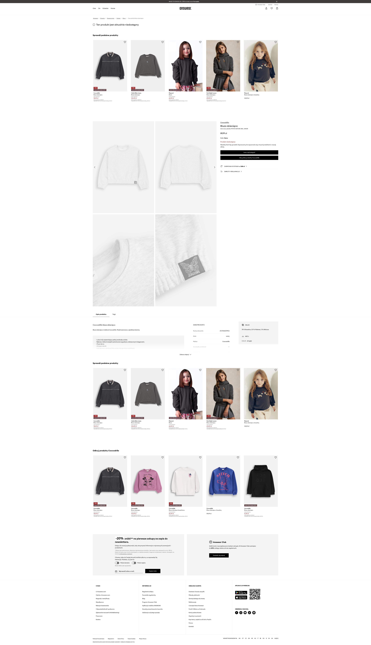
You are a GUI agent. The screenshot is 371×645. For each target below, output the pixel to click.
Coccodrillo (224, 122)
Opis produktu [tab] (101, 314)
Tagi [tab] (114, 314)
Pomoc (191, 623)
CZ (246, 638)
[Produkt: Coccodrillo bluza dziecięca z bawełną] (223, 481)
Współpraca (100, 602)
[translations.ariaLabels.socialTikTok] (249, 612)
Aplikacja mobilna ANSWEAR (151, 605)
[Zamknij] (276, 1)
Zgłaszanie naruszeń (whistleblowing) (107, 612)
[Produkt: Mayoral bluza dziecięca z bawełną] (261, 65)
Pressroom (99, 616)
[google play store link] (241, 592)
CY (243, 638)
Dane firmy (121, 638)
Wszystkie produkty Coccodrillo (249, 158)
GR (249, 638)
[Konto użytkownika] (266, 8)
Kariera (98, 619)
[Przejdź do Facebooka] (236, 612)
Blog (143, 598)
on (99, 8)
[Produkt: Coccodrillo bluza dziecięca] (110, 65)
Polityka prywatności (98, 638)
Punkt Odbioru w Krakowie (197, 609)
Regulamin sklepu (147, 591)
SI (266, 638)
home (113, 8)
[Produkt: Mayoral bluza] (185, 65)
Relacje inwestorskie (102, 605)
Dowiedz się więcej (219, 555)
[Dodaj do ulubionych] (124, 42)
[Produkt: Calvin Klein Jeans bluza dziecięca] (148, 65)
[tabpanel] (185, 336)
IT (257, 638)
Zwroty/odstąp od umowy (197, 598)
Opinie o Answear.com (103, 595)
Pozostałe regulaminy (149, 595)
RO (263, 638)
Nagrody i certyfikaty (102, 598)
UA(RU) (276, 638)
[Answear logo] (185, 8)
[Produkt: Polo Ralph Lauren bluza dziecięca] (223, 65)
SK (269, 638)
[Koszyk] (277, 8)
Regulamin (111, 638)
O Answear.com (101, 591)
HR (252, 638)
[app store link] (241, 597)
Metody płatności (194, 595)
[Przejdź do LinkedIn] (254, 612)
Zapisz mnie (153, 571)
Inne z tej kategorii (249, 152)
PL (260, 638)
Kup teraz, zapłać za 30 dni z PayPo (200, 619)
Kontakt (191, 626)
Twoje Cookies (131, 638)
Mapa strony (142, 638)
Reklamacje (192, 602)
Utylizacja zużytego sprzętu (151, 612)
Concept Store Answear (196, 605)
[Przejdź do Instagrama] (240, 612)
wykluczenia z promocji (125, 554)
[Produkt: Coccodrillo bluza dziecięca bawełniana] (185, 481)
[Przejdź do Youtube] (245, 612)
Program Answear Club (149, 602)
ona (94, 8)
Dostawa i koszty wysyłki (196, 591)
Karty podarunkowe (195, 612)
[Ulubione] (272, 8)
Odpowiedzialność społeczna (105, 609)
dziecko (105, 8)
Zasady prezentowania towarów (152, 609)
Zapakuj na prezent (195, 616)
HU (255, 638)
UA (272, 638)
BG (239, 638)
